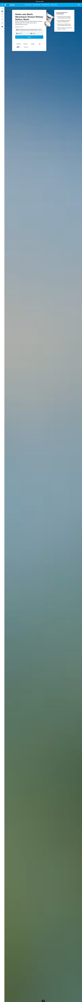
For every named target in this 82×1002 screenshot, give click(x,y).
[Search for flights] (2, 8)
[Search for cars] (2, 14)
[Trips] (2, 23)
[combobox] (19, 26)
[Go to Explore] (2, 19)
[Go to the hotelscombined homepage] (10, 4)
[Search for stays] (2, 11)
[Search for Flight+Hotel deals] (2, 16)
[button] (80, 1)
